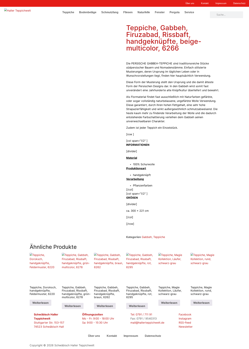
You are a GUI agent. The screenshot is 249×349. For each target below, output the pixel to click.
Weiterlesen (40, 302)
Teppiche (68, 12)
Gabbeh (147, 237)
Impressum (131, 335)
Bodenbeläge (87, 12)
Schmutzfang (109, 12)
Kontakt (112, 335)
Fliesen (128, 12)
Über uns (94, 335)
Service (189, 12)
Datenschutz (153, 335)
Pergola (175, 12)
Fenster (160, 12)
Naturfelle (144, 12)
